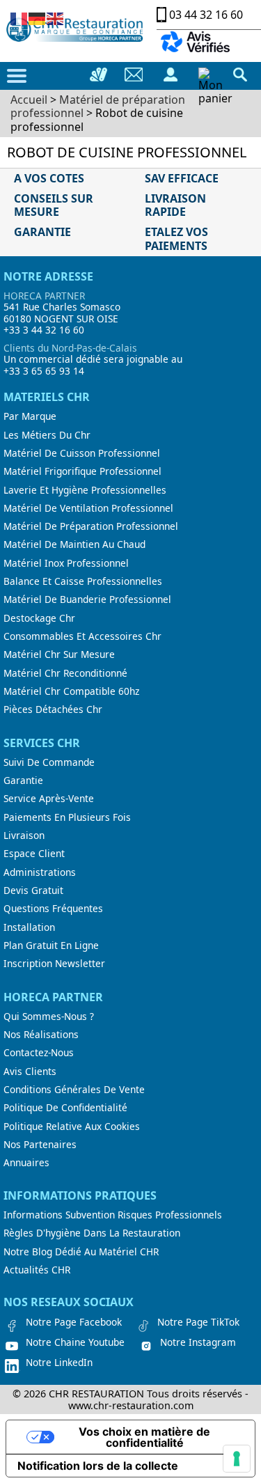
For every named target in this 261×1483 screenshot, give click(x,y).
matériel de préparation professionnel (90, 526)
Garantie (23, 780)
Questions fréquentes (53, 908)
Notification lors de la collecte (97, 1466)
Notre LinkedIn (59, 1362)
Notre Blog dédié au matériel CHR (81, 1251)
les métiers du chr (46, 435)
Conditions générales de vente (74, 1089)
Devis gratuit (33, 890)
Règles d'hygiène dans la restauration (91, 1233)
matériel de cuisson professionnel (81, 453)
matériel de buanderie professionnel (87, 599)
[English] (56, 17)
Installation (29, 927)
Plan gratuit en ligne (51, 945)
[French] (19, 17)
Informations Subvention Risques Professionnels (112, 1215)
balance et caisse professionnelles (82, 581)
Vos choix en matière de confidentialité (144, 1437)
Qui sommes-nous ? (48, 1016)
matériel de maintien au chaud (74, 544)
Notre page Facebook (74, 1322)
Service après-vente (48, 798)
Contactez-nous (38, 1052)
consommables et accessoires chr (82, 636)
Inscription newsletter (54, 963)
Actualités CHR (36, 1270)
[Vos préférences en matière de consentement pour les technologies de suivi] (236, 1458)
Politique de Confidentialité (65, 1107)
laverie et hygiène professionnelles (84, 490)
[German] (38, 17)
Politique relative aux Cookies (71, 1126)
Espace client (34, 853)
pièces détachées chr (52, 709)
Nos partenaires (40, 1144)
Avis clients (29, 1071)
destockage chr (39, 618)
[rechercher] (240, 74)
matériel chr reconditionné (65, 673)
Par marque (29, 416)
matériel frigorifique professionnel (82, 471)
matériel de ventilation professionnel (88, 508)
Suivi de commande (49, 762)
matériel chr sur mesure (59, 654)
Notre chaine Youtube (75, 1342)
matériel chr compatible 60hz (71, 691)
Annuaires (26, 1162)
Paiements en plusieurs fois (67, 817)
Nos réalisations (41, 1034)
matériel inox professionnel (66, 563)
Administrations (39, 872)
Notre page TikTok (198, 1322)
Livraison (24, 835)
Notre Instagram (198, 1342)
